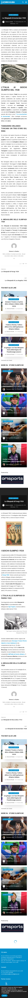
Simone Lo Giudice (9, 21)
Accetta (4, 995)
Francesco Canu (10, 389)
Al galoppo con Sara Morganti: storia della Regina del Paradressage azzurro (14, 350)
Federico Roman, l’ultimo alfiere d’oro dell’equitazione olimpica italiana (14, 327)
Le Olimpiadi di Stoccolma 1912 (11, 720)
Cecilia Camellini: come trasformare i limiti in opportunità (13, 460)
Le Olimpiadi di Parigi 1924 (10, 271)
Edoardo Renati (10, 308)
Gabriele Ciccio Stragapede (13, 412)
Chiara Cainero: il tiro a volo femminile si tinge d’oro (12, 434)
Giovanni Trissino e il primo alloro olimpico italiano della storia (14, 304)
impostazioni (6, 992)
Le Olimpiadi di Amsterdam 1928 (16, 729)
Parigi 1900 (5, 575)
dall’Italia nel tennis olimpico (16, 654)
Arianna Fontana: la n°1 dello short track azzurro (14, 409)
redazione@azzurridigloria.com (11, 974)
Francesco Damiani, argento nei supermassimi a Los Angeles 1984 (14, 385)
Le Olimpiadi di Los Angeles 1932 (16, 280)
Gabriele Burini (9, 464)
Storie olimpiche (13, 14)
